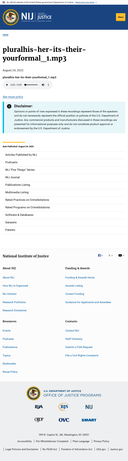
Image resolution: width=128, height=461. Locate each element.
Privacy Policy (101, 441)
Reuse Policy (10, 371)
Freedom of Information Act (76, 449)
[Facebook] (102, 257)
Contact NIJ (72, 330)
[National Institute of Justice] (89, 409)
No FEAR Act (49, 449)
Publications (10, 347)
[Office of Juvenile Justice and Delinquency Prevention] (39, 423)
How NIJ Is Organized (15, 285)
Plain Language (81, 441)
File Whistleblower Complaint (52, 441)
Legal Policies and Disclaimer (21, 449)
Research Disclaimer (15, 310)
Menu (120, 17)
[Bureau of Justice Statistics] (63, 411)
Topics (6, 355)
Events (6, 330)
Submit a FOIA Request (78, 347)
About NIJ (8, 277)
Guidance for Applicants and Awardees (88, 302)
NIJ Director (9, 293)
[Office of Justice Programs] (11, 17)
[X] (112, 257)
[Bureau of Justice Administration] (39, 409)
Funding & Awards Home (79, 277)
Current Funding (74, 293)
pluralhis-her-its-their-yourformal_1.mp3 (29, 77)
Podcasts (8, 338)
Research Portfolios (14, 302)
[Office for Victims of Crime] (64, 422)
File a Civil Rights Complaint (81, 355)
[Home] (36, 17)
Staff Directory (73, 338)
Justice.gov (116, 449)
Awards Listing (74, 285)
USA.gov (101, 449)
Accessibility (24, 441)
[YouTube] (122, 257)
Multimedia (9, 363)
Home (5, 35)
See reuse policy (13, 96)
